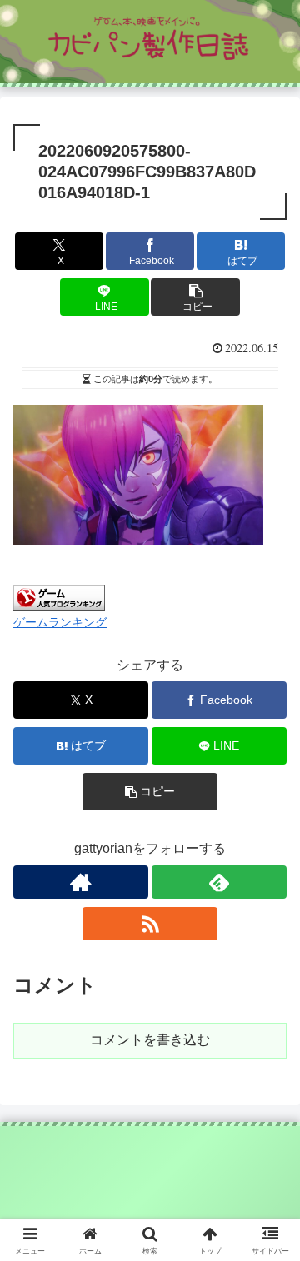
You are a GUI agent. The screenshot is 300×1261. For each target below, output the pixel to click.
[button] (195, 297)
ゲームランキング (60, 622)
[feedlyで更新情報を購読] (219, 882)
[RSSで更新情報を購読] (150, 923)
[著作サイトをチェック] (80, 882)
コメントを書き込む (150, 1040)
